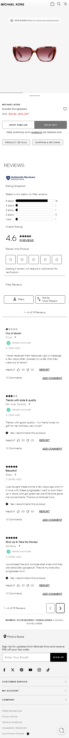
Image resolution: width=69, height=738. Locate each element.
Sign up (58, 657)
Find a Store (15, 636)
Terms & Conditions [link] (12, 722)
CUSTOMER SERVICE (15, 681)
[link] (4, 670)
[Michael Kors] (12, 4)
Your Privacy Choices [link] (13, 733)
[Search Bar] (59, 4)
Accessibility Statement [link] (14, 727)
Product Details (16, 142)
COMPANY (8, 699)
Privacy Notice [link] (9, 716)
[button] (61, 730)
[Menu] (65, 4)
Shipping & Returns (47, 142)
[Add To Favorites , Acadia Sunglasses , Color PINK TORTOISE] (65, 109)
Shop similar (18, 124)
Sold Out (50, 124)
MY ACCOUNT (10, 690)
